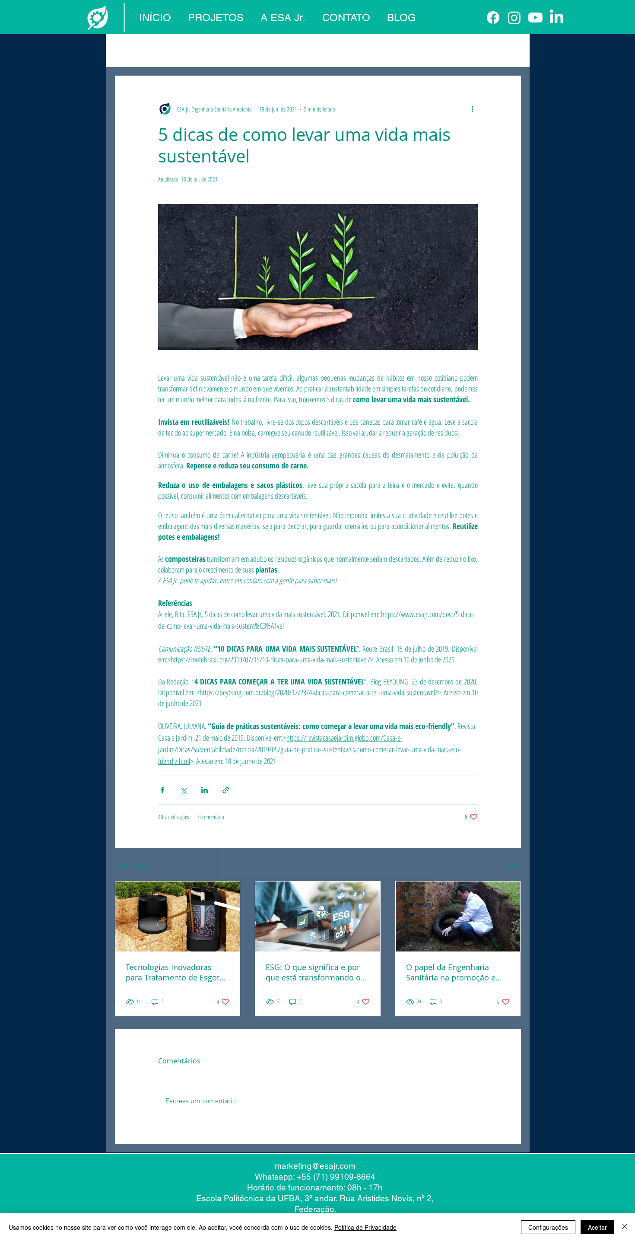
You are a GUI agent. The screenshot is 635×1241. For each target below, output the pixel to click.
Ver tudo (513, 865)
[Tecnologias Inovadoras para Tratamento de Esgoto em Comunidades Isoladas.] (177, 916)
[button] (510, 49)
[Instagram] (514, 17)
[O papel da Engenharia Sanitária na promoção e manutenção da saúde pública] (458, 916)
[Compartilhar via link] (226, 790)
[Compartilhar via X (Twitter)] (183, 790)
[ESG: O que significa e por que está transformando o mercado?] (317, 916)
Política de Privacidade (365, 1227)
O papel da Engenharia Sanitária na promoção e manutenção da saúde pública (450, 972)
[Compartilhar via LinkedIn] (204, 790)
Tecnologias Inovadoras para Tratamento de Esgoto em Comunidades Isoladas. (175, 972)
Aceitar (597, 1227)
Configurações (548, 1227)
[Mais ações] (472, 109)
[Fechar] (624, 1227)
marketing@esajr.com (315, 1166)
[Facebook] (493, 17)
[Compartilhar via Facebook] (162, 790)
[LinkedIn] (556, 17)
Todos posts (131, 50)
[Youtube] (535, 17)
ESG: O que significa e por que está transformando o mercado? (313, 972)
